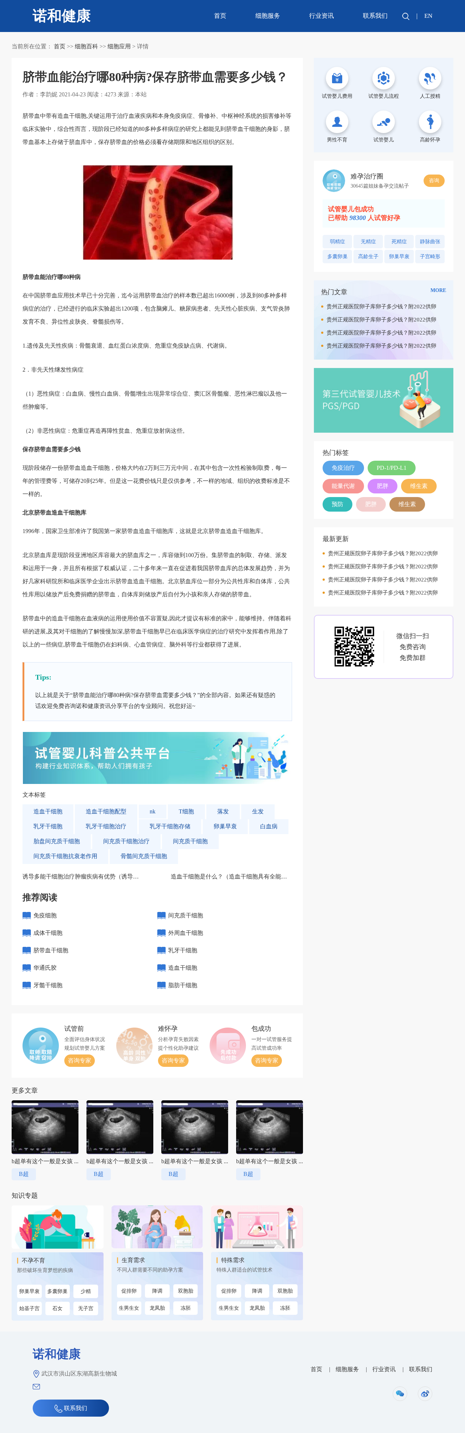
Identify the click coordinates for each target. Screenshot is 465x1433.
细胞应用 (119, 46)
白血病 (269, 826)
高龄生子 (368, 256)
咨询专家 (79, 1060)
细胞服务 (267, 15)
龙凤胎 (157, 1308)
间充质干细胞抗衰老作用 (65, 856)
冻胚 (186, 1308)
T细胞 (186, 811)
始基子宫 (29, 1308)
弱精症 (337, 241)
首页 (220, 15)
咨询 (434, 180)
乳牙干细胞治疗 (106, 826)
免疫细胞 (45, 915)
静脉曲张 (430, 241)
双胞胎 (185, 1291)
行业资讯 (321, 15)
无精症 (368, 241)
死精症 (399, 241)
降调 (157, 1291)
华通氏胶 (45, 968)
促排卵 (129, 1291)
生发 (258, 811)
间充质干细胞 (190, 841)
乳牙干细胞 (47, 826)
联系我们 (375, 15)
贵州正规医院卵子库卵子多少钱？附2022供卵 (381, 306)
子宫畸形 (430, 256)
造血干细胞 (47, 811)
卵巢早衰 (225, 826)
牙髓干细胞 (47, 985)
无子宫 (85, 1308)
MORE (438, 290)
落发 (223, 811)
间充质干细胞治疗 (126, 841)
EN (428, 15)
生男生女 (129, 1308)
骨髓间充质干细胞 (144, 856)
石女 (57, 1308)
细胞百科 (86, 46)
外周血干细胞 (185, 933)
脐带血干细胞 (50, 950)
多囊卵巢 (57, 1291)
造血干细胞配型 (106, 811)
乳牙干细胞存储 (170, 826)
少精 (86, 1291)
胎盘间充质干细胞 (56, 841)
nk (152, 811)
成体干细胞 (47, 933)
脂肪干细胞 (182, 985)
